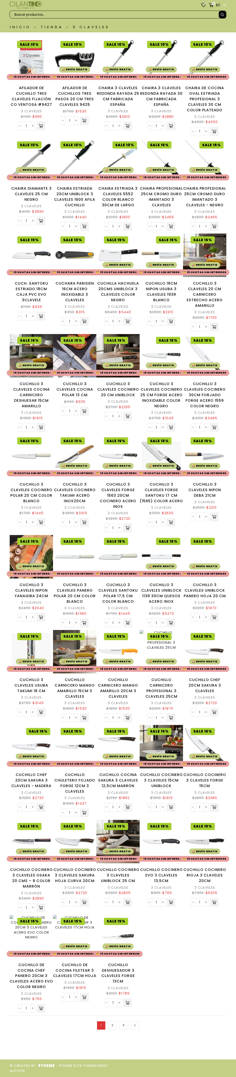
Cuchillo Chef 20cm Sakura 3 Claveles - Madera (31, 780)
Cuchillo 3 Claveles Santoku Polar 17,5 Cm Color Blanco (118, 593)
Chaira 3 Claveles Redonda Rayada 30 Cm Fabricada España (161, 96)
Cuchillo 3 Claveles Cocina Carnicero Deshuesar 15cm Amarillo (31, 395)
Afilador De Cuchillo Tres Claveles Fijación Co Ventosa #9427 (31, 96)
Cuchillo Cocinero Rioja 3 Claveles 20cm (204, 875)
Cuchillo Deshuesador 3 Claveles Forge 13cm (118, 973)
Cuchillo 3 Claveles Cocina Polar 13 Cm (74, 389)
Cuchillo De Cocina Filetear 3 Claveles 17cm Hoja (74, 970)
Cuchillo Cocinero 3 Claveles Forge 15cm (204, 780)
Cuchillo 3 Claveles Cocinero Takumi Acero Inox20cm (75, 493)
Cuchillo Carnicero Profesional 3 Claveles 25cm (161, 688)
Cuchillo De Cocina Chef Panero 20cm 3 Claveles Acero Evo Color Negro (31, 976)
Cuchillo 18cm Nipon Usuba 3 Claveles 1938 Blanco (161, 292)
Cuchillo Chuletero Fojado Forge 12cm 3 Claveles (74, 783)
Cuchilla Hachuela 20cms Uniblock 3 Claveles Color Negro (118, 292)
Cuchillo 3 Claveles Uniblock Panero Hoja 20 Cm (205, 590)
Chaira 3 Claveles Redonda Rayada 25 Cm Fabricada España (118, 96)
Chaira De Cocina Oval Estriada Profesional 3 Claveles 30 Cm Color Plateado (204, 99)
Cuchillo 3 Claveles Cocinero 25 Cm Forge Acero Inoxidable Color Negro (161, 395)
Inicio (20, 26)
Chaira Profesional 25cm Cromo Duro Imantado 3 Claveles (161, 197)
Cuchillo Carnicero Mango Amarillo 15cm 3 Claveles (75, 688)
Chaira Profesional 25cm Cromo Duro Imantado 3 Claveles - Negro (204, 197)
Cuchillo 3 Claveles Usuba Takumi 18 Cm (31, 685)
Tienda (52, 26)
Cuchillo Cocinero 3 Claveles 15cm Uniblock (161, 780)
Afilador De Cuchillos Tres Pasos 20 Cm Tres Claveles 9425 (75, 96)
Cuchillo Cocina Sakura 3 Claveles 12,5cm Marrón (118, 780)
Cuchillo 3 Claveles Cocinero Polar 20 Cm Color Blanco (31, 493)
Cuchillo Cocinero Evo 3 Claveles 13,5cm (161, 875)
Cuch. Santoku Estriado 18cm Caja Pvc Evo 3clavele (31, 292)
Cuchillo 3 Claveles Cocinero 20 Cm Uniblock (118, 389)
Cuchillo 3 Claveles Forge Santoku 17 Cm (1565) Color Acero (161, 493)
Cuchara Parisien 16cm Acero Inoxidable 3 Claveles (75, 292)
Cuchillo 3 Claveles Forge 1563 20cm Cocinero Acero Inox (118, 495)
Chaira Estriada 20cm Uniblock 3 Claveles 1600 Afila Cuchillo (74, 197)
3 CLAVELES (31, 111)
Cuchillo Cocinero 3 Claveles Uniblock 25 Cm (118, 875)
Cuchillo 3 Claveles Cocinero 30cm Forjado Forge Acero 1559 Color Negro (205, 395)
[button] (41, 126)
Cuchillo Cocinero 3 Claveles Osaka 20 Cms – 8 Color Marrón (31, 878)
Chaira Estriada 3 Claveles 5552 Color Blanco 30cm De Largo (118, 197)
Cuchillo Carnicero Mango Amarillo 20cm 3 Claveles (118, 688)
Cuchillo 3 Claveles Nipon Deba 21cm (205, 490)
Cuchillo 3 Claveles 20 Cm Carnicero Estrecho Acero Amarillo (205, 294)
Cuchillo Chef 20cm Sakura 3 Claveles (205, 685)
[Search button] (222, 14)
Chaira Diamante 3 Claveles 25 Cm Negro (31, 194)
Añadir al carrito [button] (48, 69)
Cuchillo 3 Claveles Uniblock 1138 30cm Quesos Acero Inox (161, 593)
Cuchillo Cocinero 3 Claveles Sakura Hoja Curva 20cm (74, 875)
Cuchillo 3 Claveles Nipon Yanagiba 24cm (31, 590)
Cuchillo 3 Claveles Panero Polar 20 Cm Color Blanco (75, 593)
